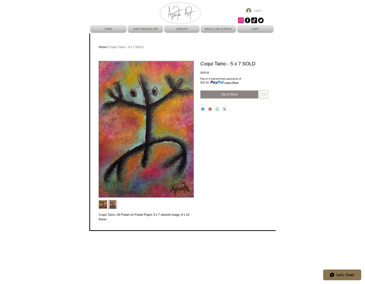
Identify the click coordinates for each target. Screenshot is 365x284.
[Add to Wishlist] (264, 94)
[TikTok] (254, 20)
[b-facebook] (247, 20)
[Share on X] (224, 109)
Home (103, 47)
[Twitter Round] (261, 20)
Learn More (232, 82)
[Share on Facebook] (203, 109)
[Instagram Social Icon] (241, 20)
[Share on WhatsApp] (217, 109)
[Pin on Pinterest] (210, 109)
